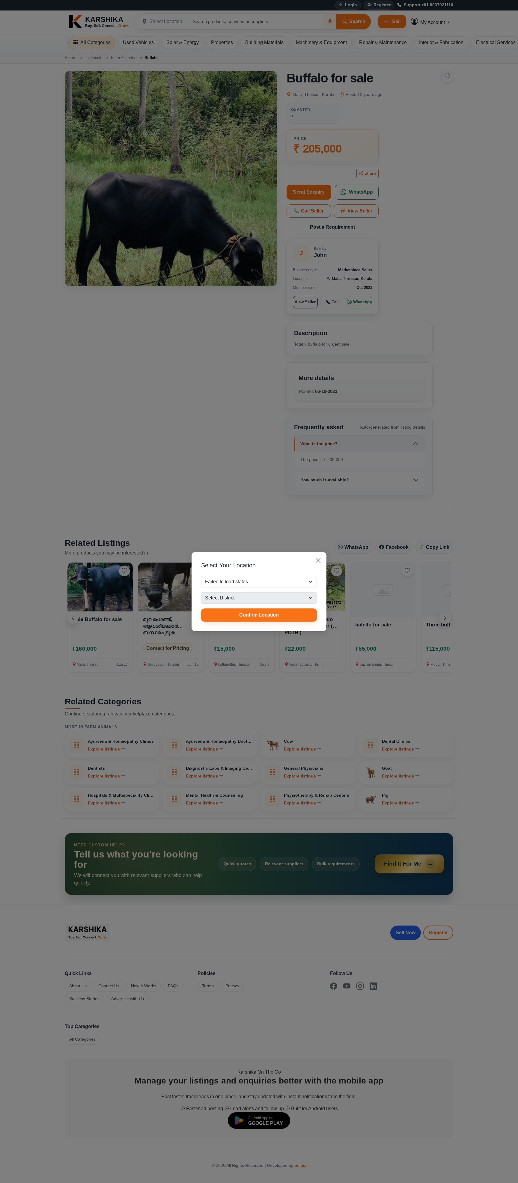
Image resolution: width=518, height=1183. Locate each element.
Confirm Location (259, 614)
